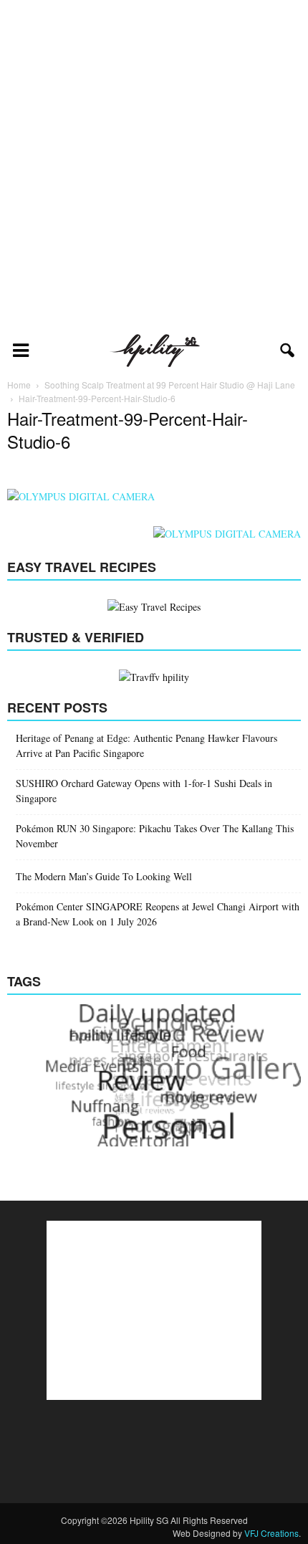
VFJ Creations (271, 1533)
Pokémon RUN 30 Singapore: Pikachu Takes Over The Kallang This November (155, 835)
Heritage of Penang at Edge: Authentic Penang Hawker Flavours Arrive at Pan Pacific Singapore (146, 745)
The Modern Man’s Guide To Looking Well (104, 876)
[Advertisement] (154, 165)
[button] (288, 350)
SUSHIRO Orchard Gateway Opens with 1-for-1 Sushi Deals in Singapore (144, 790)
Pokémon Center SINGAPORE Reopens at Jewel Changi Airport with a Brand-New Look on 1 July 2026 (157, 914)
